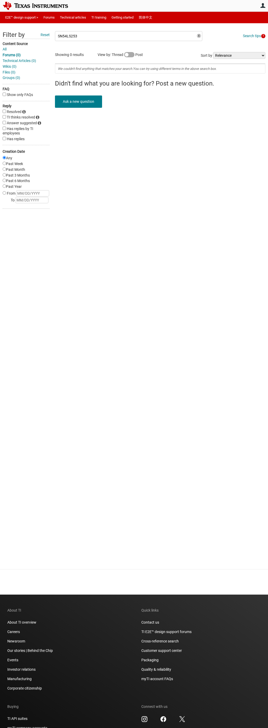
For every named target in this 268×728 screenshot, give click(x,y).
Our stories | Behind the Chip (30, 650)
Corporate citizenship (24, 688)
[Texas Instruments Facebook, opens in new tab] (163, 721)
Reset (45, 35)
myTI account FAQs (157, 679)
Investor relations (21, 669)
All (5, 49)
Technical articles (73, 17)
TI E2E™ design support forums (166, 632)
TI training (98, 17)
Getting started (122, 17)
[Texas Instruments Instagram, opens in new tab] (144, 721)
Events (12, 660)
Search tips (252, 36)
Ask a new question (78, 101)
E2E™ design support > (21, 17)
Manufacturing (19, 679)
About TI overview (21, 622)
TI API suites (17, 718)
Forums (49, 17)
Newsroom (16, 641)
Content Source (15, 44)
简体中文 (145, 17)
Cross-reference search (160, 641)
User (262, 5)
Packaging (150, 660)
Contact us (150, 622)
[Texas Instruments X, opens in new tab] (182, 721)
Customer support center (161, 650)
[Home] (39, 6)
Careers (13, 632)
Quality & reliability (156, 669)
